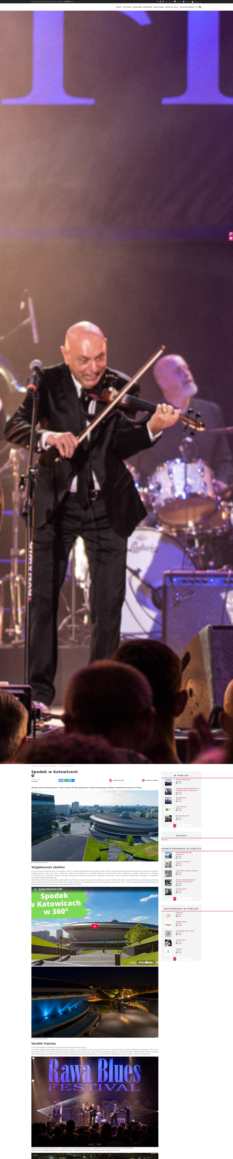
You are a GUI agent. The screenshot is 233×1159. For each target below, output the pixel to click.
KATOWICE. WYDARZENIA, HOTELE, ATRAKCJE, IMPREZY (47, 1)
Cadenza (179, 949)
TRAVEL (69, 1)
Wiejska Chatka (181, 922)
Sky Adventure (181, 797)
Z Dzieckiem (137, 7)
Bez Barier (147, 7)
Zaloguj (196, 1)
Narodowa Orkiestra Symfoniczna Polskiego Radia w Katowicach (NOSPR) (187, 790)
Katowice (164, 840)
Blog (176, 7)
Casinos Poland (181, 807)
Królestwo (179, 913)
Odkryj (119, 7)
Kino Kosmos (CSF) (182, 816)
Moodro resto (180, 940)
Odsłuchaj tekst (118, 780)
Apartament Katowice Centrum (187, 871)
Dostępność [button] (168, 1)
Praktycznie (158, 7)
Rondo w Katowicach (183, 779)
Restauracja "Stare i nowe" (185, 931)
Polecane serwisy (187, 7)
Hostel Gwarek (181, 889)
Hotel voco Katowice (183, 862)
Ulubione (187, 1)
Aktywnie (127, 7)
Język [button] (179, 1)
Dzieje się (169, 7)
